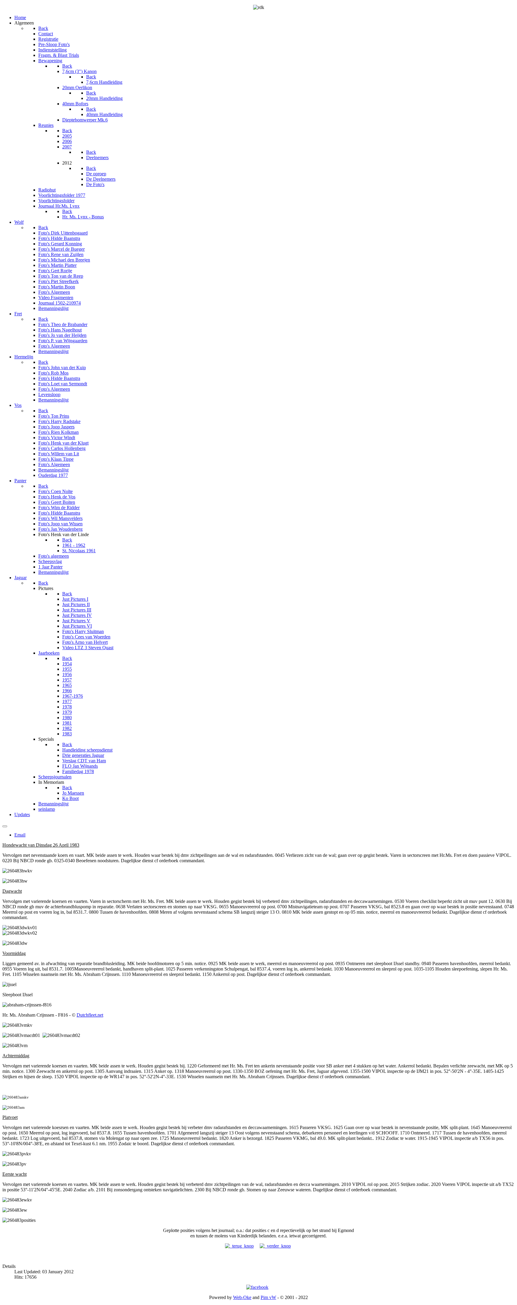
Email (19, 834)
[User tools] (4, 826)
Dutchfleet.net (90, 1014)
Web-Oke (242, 1297)
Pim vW (268, 1297)
